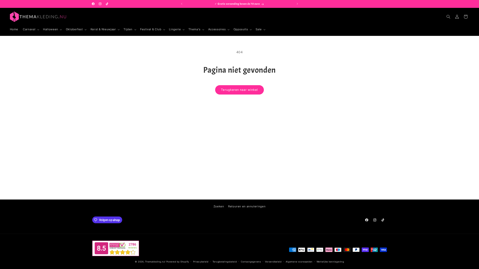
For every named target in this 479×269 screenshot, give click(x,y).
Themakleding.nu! (155, 261)
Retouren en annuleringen (247, 206)
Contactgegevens (251, 261)
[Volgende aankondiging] (297, 4)
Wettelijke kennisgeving (330, 261)
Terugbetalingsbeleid (225, 261)
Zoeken (218, 206)
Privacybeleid (201, 261)
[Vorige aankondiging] (182, 4)
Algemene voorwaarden (299, 261)
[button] (31, 29)
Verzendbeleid (273, 261)
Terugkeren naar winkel (239, 90)
